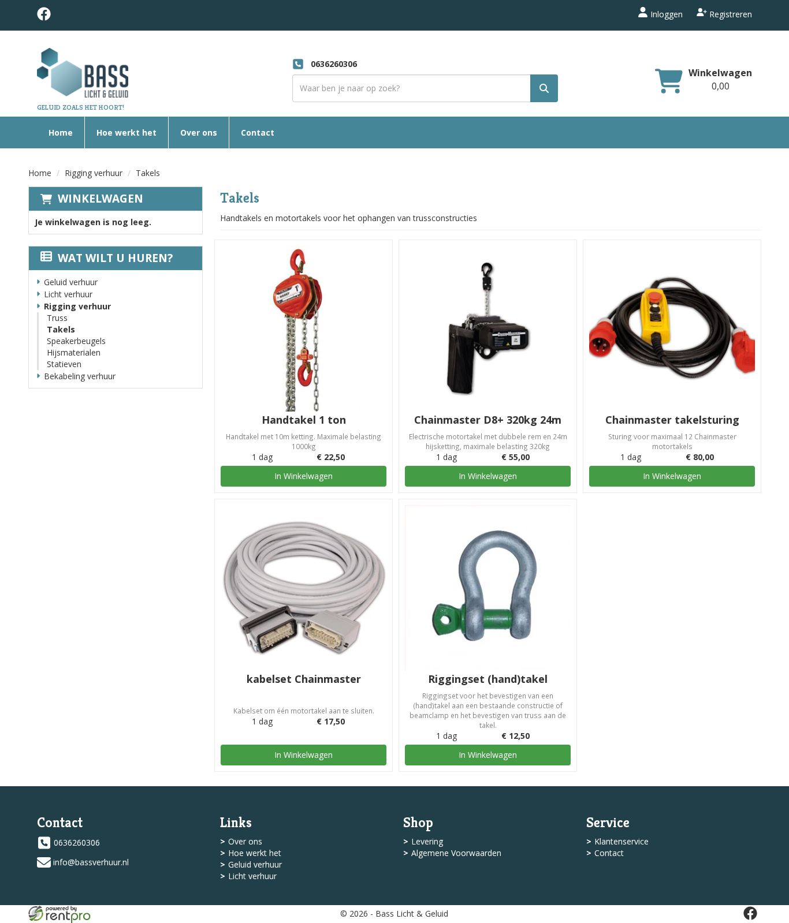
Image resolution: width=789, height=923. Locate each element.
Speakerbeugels (76, 340)
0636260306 (77, 842)
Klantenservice (621, 841)
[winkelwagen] (669, 82)
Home (61, 132)
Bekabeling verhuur (80, 376)
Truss (57, 317)
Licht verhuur (68, 294)
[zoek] (544, 88)
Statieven (64, 363)
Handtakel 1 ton (304, 420)
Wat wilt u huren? (115, 258)
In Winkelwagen (303, 475)
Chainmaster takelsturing (672, 420)
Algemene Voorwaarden (456, 852)
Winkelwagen (720, 72)
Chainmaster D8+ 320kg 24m (487, 420)
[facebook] (44, 17)
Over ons (198, 132)
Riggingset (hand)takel (488, 679)
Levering (427, 841)
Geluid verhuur (71, 281)
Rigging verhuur (93, 172)
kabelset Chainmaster (304, 679)
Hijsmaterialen (74, 352)
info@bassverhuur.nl (91, 862)
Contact (257, 132)
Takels (61, 329)
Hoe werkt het (126, 132)
